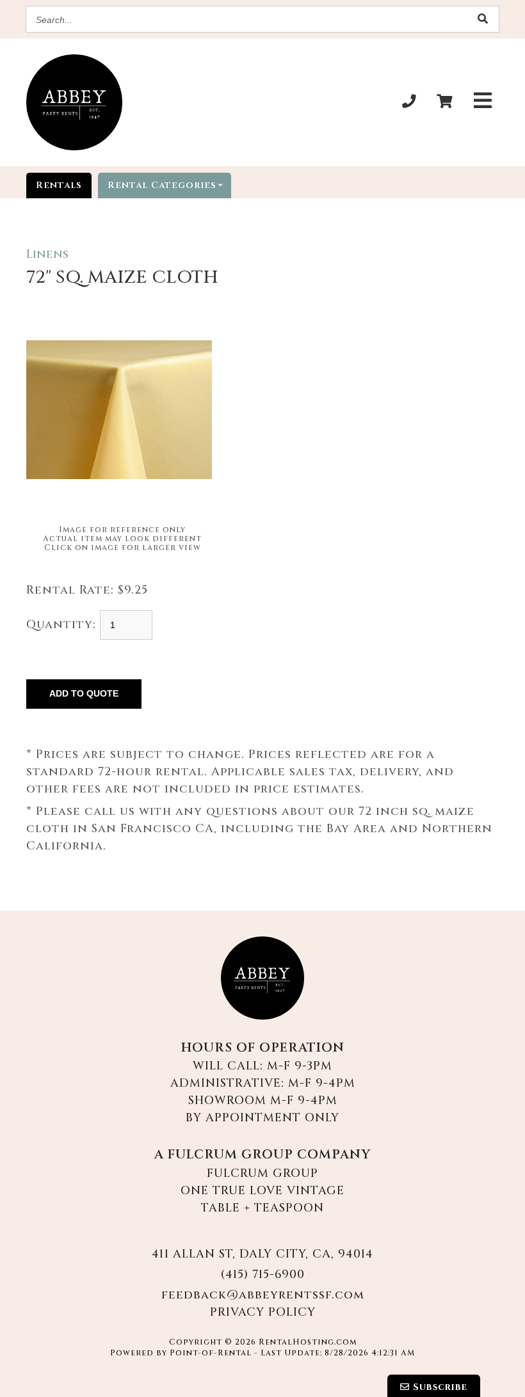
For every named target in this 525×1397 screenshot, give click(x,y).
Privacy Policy (263, 1312)
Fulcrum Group (262, 1173)
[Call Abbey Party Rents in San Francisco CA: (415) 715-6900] (409, 102)
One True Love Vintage (262, 1191)
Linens (47, 254)
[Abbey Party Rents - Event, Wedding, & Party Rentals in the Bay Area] (74, 102)
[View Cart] (444, 102)
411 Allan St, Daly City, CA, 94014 (262, 1254)
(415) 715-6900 (262, 1275)
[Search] (483, 19)
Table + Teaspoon (262, 1208)
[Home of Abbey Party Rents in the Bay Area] (262, 978)
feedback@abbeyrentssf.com (262, 1295)
